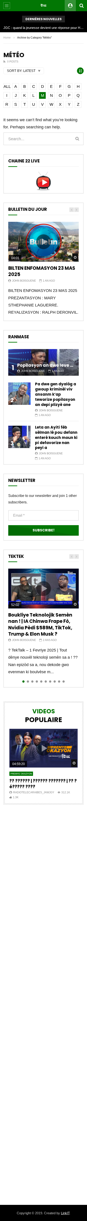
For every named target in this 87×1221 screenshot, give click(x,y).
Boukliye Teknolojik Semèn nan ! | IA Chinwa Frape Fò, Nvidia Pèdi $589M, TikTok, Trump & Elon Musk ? (40, 624)
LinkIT (65, 1213)
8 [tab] (55, 681)
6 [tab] (46, 681)
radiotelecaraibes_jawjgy (33, 792)
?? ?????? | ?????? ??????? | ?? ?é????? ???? (43, 784)
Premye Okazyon (21, 773)
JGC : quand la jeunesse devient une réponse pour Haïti (43, 28)
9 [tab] (59, 681)
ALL (7, 86)
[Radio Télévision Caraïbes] (43, 5)
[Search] (81, 5)
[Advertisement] (43, 1004)
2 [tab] (28, 681)
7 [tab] (50, 681)
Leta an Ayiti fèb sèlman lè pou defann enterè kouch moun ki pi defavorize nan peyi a (56, 438)
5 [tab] (41, 681)
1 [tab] (23, 681)
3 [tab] (32, 681)
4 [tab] (37, 681)
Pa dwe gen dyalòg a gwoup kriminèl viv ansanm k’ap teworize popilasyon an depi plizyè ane (55, 394)
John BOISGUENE (24, 280)
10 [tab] (63, 681)
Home (7, 37)
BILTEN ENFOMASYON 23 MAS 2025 (41, 271)
